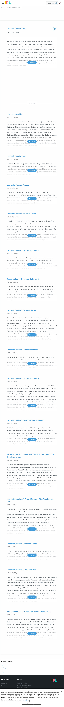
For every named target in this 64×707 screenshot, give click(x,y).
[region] (32, 698)
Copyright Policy (22, 683)
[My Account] (61, 3)
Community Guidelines (24, 685)
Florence (3, 670)
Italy (2, 666)
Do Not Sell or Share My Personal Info (31, 704)
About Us (4, 683)
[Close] (61, 691)
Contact (3, 685)
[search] (56, 3)
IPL (2, 7)
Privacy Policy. (25, 700)
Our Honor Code (22, 688)
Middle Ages (4, 668)
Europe (3, 672)
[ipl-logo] (8, 3)
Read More (32, 141)
